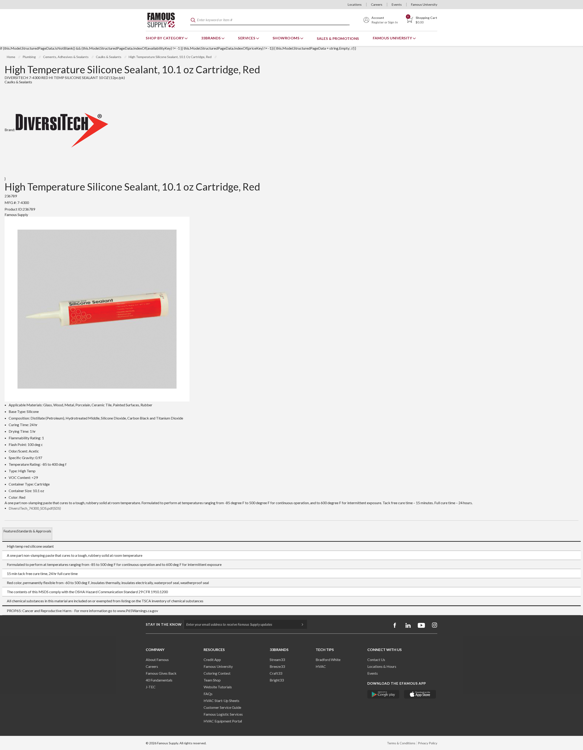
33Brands (211, 38)
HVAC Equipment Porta (222, 721)
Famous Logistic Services (223, 714)
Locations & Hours (381, 666)
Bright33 (277, 680)
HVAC (321, 666)
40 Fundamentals (159, 680)
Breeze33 (277, 666)
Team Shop (212, 680)
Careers (376, 4)
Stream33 (277, 659)
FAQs (208, 694)
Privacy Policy (427, 743)
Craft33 (276, 673)
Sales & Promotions (338, 38)
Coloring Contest (217, 673)
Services (247, 38)
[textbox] (270, 20)
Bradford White (328, 659)
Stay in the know (164, 624)
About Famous (157, 659)
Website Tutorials (218, 687)
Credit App (212, 659)
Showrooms (286, 38)
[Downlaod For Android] (383, 694)
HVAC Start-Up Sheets (221, 700)
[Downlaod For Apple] (420, 694)
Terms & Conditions (401, 743)
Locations (355, 4)
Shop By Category (165, 38)
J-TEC (151, 687)
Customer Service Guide (222, 707)
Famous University (424, 4)
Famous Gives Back (161, 673)
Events (397, 4)
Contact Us (376, 659)
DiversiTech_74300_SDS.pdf (35, 508)
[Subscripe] (300, 624)
